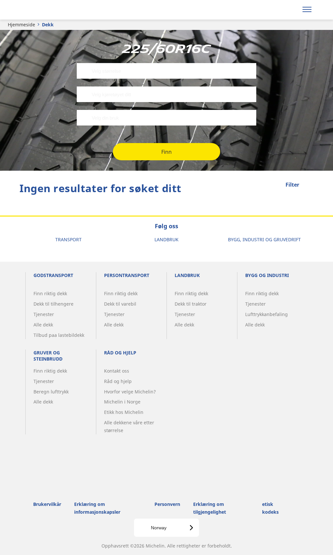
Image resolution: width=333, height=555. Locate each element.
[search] (290, 10)
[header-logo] (45, 10)
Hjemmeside (21, 24)
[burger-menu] (306, 10)
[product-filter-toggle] (308, 185)
